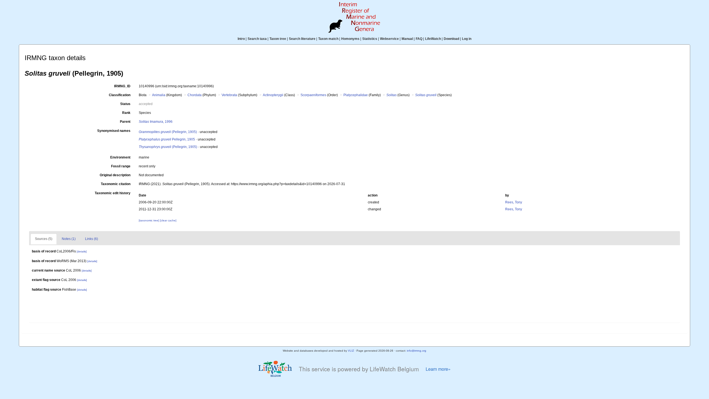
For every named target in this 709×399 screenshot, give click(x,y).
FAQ (419, 39)
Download (451, 39)
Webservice (389, 39)
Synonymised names (113, 131)
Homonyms (350, 39)
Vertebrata (229, 95)
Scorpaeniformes (313, 95)
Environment (120, 157)
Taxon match (328, 39)
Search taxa (257, 39)
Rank (126, 113)
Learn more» (438, 369)
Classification (119, 95)
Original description (115, 175)
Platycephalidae (355, 95)
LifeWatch (433, 39)
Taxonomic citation (115, 184)
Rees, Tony (513, 202)
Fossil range (120, 166)
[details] (82, 251)
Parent (125, 122)
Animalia (158, 95)
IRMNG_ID (122, 86)
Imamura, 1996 (156, 122)
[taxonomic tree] (149, 220)
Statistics (369, 39)
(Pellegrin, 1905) (168, 132)
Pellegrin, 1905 (167, 139)
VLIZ (351, 350)
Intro (241, 39)
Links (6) (91, 239)
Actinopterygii (273, 95)
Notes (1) (69, 239)
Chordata (194, 95)
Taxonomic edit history (112, 193)
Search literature (302, 39)
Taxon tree (277, 39)
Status (125, 104)
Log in (466, 39)
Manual (407, 39)
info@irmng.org (416, 350)
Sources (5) (43, 239)
